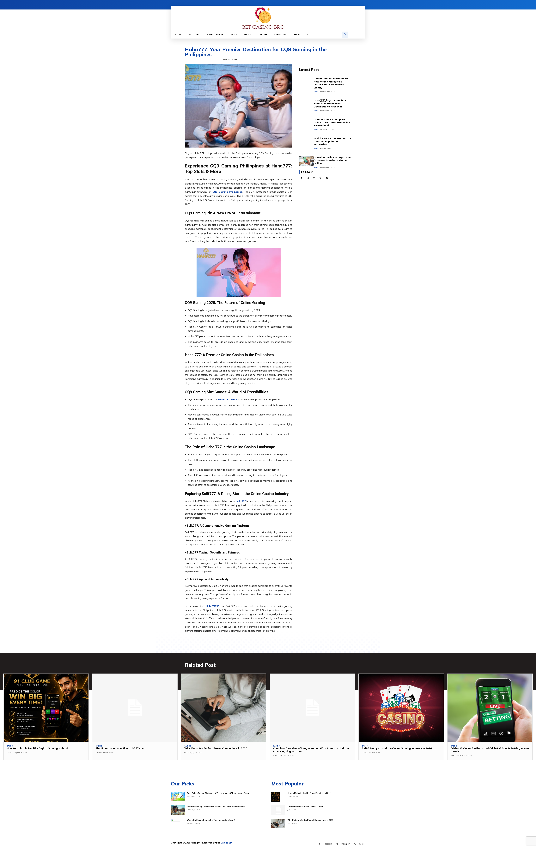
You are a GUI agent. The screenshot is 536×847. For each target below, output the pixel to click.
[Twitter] (320, 178)
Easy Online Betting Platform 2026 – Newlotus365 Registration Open (218, 793)
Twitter (362, 844)
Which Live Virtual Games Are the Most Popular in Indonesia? (332, 141)
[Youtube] (326, 178)
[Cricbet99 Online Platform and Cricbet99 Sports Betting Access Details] (490, 708)
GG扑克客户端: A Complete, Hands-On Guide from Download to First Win (330, 103)
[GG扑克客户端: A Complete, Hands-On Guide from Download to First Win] (306, 104)
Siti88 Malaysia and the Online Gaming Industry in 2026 (397, 748)
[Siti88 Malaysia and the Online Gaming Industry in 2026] (401, 708)
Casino (10, 746)
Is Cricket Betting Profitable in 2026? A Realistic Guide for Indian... (217, 807)
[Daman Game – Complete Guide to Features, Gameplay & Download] (306, 123)
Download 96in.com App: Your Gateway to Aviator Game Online (332, 160)
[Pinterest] (314, 178)
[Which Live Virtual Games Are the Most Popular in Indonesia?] (306, 142)
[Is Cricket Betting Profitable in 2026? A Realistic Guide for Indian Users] (178, 810)
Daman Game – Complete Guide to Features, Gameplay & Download (332, 122)
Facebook (328, 844)
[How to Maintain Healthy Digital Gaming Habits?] (46, 708)
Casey (9, 752)
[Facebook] (301, 178)
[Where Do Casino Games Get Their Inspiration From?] (175, 823)
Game (316, 92)
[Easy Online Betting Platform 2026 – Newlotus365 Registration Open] (178, 796)
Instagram (345, 844)
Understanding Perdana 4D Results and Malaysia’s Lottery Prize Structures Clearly (331, 83)
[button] (345, 35)
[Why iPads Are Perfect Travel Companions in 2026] (223, 708)
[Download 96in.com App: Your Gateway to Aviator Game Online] (306, 161)
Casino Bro (227, 842)
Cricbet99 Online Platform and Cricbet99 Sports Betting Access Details (490, 750)
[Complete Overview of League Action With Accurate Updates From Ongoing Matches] (312, 708)
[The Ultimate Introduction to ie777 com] (134, 708)
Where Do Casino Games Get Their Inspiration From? (211, 820)
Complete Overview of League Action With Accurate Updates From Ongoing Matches (311, 750)
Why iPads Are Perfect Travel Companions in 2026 (215, 748)
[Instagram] (307, 178)
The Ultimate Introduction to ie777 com (119, 748)
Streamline (277, 755)
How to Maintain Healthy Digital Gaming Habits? (37, 748)
